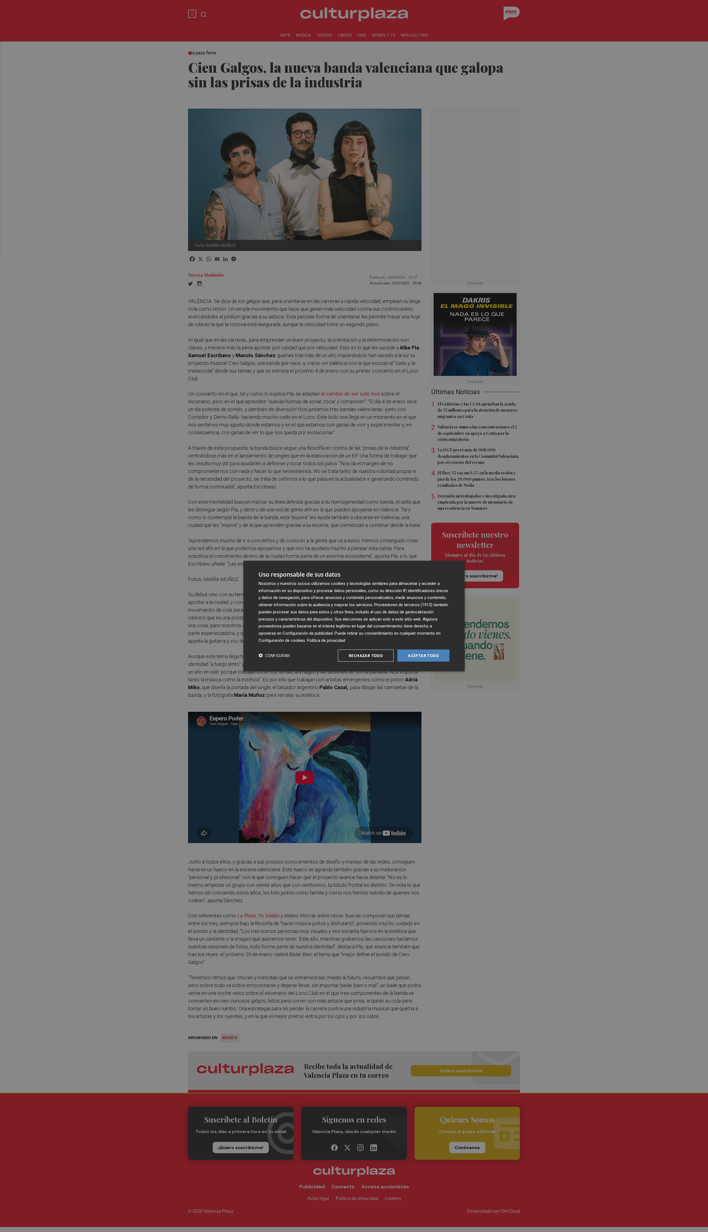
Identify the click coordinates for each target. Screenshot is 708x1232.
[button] (274, 655)
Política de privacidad (326, 640)
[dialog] (354, 616)
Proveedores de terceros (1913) (403, 604)
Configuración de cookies (282, 640)
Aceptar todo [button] (423, 655)
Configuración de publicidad (308, 633)
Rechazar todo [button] (366, 655)
